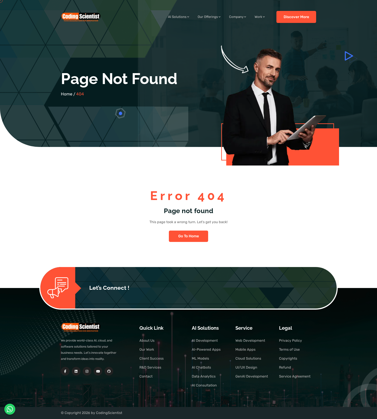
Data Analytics (204, 376)
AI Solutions (177, 17)
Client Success (151, 358)
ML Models (200, 358)
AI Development (205, 340)
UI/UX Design (246, 367)
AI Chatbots (201, 367)
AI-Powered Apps (206, 349)
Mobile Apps (245, 349)
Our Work (146, 349)
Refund (285, 367)
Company (236, 17)
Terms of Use (289, 349)
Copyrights (288, 358)
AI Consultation (204, 385)
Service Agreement (294, 376)
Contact (146, 376)
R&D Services (150, 367)
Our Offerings (208, 17)
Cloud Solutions (248, 358)
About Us (146, 340)
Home (66, 94)
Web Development (250, 340)
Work (258, 17)
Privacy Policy (290, 340)
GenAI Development (251, 376)
